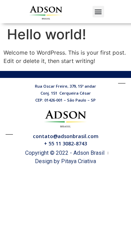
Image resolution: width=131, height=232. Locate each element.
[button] (98, 11)
